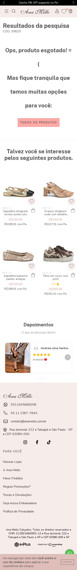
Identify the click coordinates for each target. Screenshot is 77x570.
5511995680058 (23, 404)
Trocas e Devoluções (17, 495)
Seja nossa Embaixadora (20, 503)
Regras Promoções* (17, 486)
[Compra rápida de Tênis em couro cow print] (73, 275)
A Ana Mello (11, 470)
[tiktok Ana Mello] (49, 442)
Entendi (67, 562)
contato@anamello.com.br (28, 421)
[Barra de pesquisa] (14, 11)
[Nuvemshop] (23, 546)
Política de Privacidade (18, 511)
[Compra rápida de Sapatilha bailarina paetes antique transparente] (33, 275)
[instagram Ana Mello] (25, 442)
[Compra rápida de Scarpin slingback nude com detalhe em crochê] (73, 211)
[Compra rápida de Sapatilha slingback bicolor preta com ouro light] (33, 211)
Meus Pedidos (13, 478)
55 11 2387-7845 (23, 413)
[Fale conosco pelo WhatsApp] (69, 553)
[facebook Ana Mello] (37, 442)
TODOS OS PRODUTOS (38, 122)
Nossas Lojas (12, 462)
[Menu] (6, 11)
